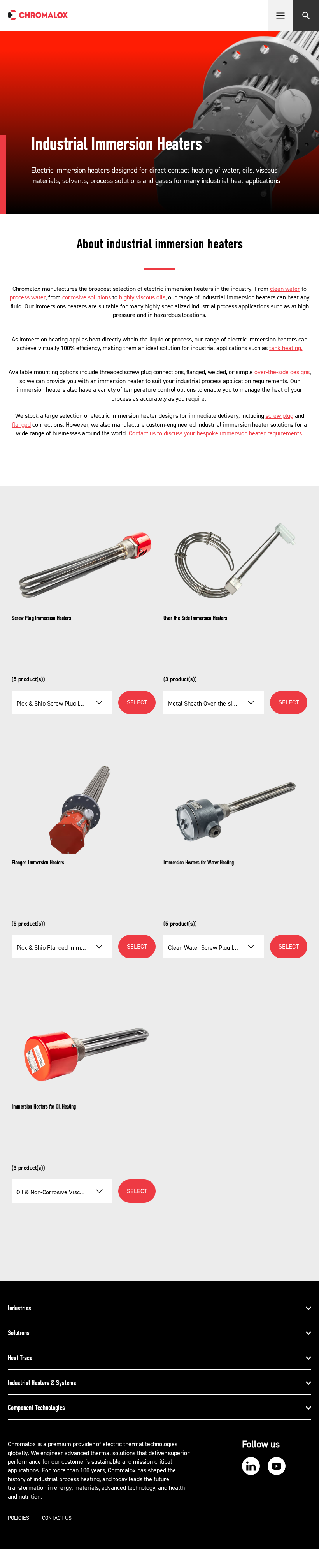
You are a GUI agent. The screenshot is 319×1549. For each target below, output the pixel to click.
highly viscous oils (142, 297)
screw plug (279, 416)
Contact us (57, 1518)
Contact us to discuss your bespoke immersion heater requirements (215, 433)
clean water (285, 289)
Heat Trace (20, 1358)
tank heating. (286, 348)
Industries (19, 1308)
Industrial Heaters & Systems (42, 1382)
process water (28, 297)
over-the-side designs (282, 372)
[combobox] (62, 702)
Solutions (19, 1333)
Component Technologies (36, 1407)
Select (137, 702)
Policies (18, 1518)
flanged (21, 425)
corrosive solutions (86, 297)
